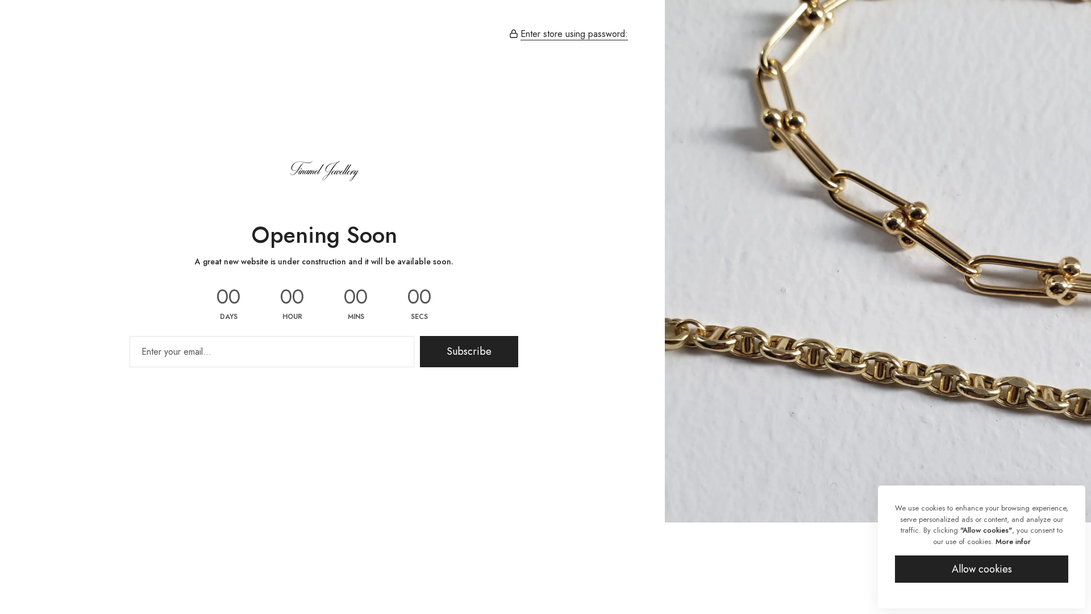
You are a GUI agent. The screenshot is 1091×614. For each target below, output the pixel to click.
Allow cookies (982, 569)
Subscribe (469, 351)
